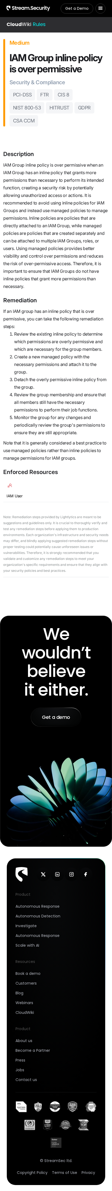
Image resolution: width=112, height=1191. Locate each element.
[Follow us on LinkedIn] (57, 874)
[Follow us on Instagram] (71, 874)
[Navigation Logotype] (28, 8)
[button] (100, 9)
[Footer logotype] (21, 874)
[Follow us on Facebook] (85, 874)
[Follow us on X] (43, 874)
